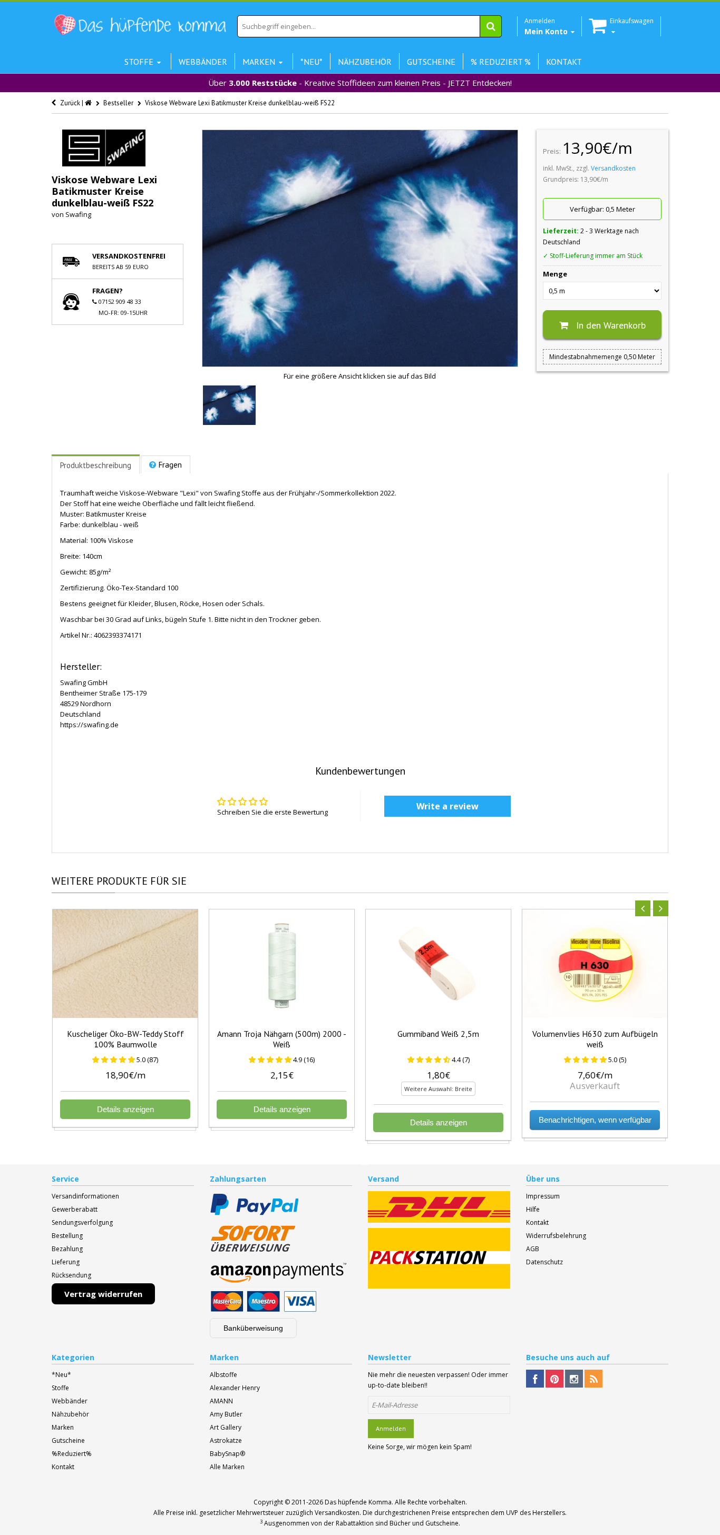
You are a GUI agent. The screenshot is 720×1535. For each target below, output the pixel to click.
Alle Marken (227, 1466)
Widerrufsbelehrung (556, 1235)
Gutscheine (68, 1440)
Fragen (170, 465)
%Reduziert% (72, 1453)
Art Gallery (225, 1427)
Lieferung (66, 1261)
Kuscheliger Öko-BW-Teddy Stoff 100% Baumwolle (125, 1038)
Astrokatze (226, 1440)
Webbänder (69, 1401)
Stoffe (60, 1387)
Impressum (543, 1196)
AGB (532, 1248)
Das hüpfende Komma (358, 1502)
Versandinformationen (85, 1196)
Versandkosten (613, 168)
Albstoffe (223, 1374)
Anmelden (391, 1428)
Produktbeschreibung (95, 465)
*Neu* (61, 1374)
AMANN (221, 1401)
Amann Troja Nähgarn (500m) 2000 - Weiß (281, 1038)
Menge (555, 274)
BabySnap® (227, 1453)
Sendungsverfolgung (82, 1222)
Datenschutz (544, 1261)
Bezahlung (67, 1248)
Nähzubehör (70, 1414)
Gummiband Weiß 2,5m (438, 1033)
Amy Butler (226, 1414)
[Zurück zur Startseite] (89, 102)
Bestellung (67, 1235)
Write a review (447, 806)
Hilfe (533, 1209)
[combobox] (369, 26)
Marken (63, 1427)
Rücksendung (71, 1275)
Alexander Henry (235, 1387)
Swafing (78, 214)
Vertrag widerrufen (103, 1294)
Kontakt (537, 1222)
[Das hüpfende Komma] (140, 25)
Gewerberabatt (75, 1209)
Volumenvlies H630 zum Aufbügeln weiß (595, 1038)
